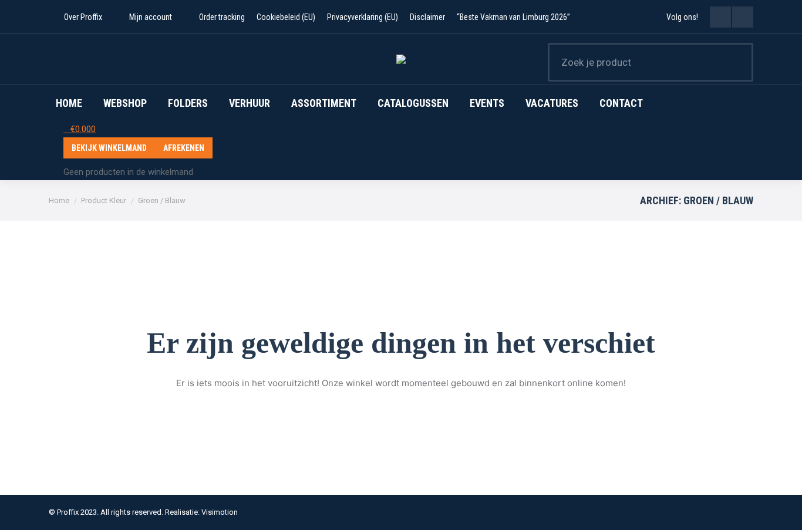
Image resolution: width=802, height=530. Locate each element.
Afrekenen (183, 148)
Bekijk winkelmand (109, 148)
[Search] (737, 62)
